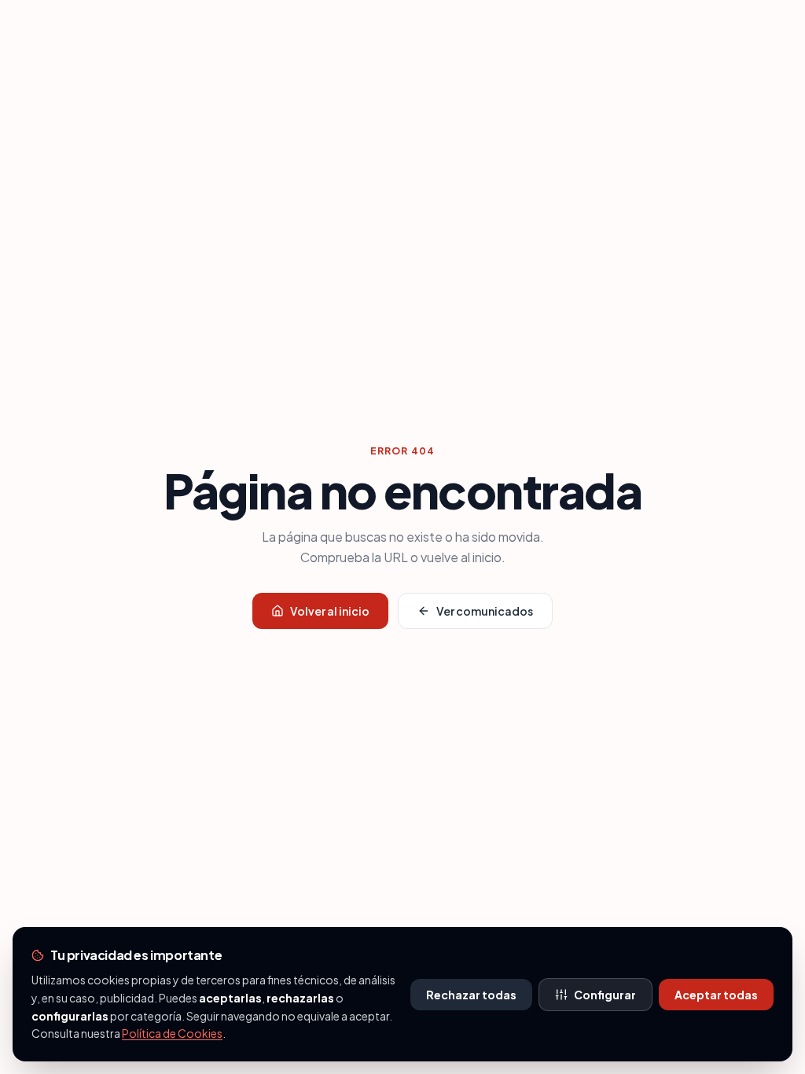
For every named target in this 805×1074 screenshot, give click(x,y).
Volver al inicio (329, 611)
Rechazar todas (471, 995)
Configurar (605, 995)
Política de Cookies (172, 1033)
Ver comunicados (484, 611)
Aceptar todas (716, 995)
